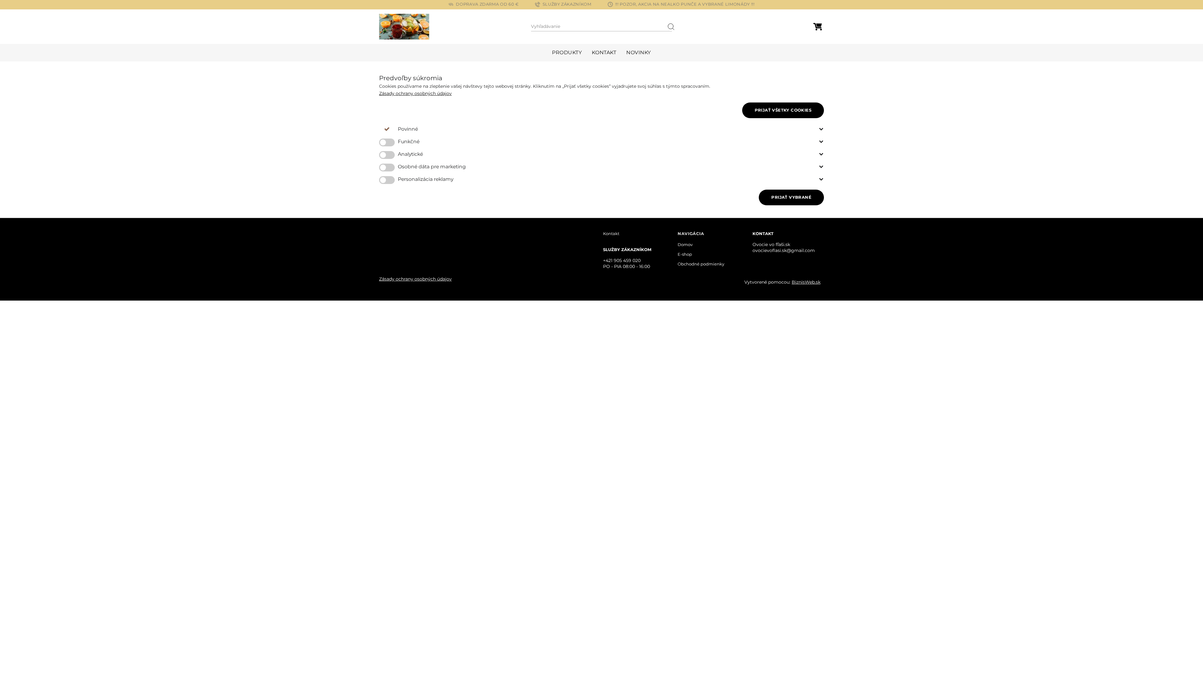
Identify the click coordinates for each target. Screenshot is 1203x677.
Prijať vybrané (791, 197)
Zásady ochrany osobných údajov (415, 93)
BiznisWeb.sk (806, 282)
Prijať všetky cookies (783, 110)
